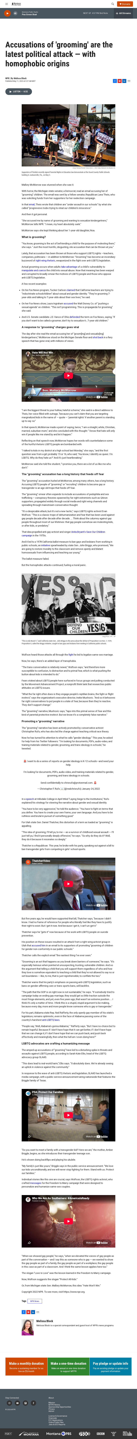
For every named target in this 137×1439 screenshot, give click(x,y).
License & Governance (58, 1416)
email (32, 204)
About (51, 1398)
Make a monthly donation (26, 1363)
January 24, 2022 (91, 788)
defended (75, 317)
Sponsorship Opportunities (60, 1407)
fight (70, 654)
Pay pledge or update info (110, 1363)
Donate (126, 4)
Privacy (52, 1409)
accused (68, 303)
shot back (98, 337)
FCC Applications (56, 1420)
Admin (51, 1411)
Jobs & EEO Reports (57, 1425)
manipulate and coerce (34, 270)
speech (30, 799)
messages (35, 1183)
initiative (45, 545)
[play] (7, 13)
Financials (53, 1418)
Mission (52, 1403)
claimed (70, 290)
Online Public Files (56, 1422)
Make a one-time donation (68, 1363)
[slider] (19, 13)
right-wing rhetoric (45, 260)
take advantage (69, 266)
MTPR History (54, 1405)
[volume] (15, 13)
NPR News (34, 1301)
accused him (38, 945)
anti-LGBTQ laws (51, 1019)
